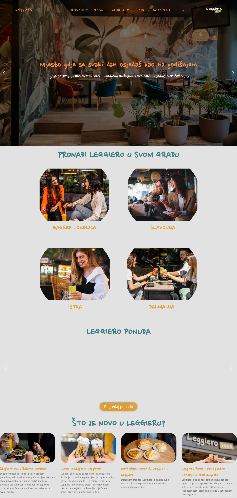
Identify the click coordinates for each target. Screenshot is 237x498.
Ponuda (98, 9)
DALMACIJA (161, 307)
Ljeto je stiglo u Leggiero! (81, 468)
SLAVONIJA (162, 228)
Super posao (161, 9)
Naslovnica (76, 9)
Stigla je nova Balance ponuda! (23, 468)
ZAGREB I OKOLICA (74, 228)
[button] (4, 73)
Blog (141, 9)
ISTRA (75, 307)
